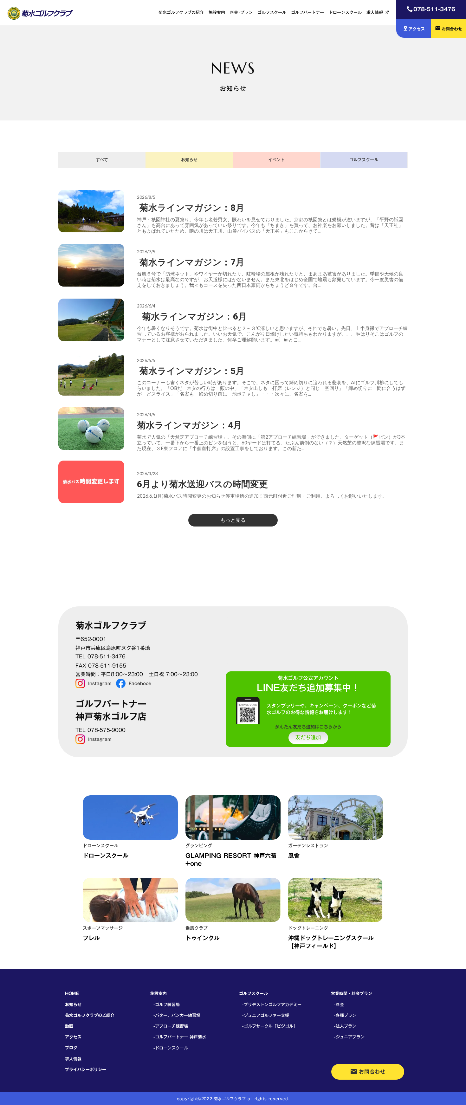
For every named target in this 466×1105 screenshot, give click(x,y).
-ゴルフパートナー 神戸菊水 (179, 1037)
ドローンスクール (345, 12)
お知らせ (73, 1004)
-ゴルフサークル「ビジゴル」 (269, 1026)
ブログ (71, 1048)
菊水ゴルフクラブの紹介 (181, 12)
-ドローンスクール (170, 1048)
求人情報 (374, 12)
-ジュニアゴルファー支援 (265, 1015)
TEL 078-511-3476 (100, 656)
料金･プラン (241, 12)
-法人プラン (345, 1026)
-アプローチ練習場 (170, 1026)
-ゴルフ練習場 (166, 1004)
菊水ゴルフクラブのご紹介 (89, 1015)
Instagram (99, 683)
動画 (69, 1026)
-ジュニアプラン (349, 1037)
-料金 (339, 1004)
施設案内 (217, 12)
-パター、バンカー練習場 (176, 1015)
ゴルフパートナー (307, 12)
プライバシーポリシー (85, 1069)
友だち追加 (308, 737)
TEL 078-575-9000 (100, 730)
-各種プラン (345, 1015)
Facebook (140, 683)
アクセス (73, 1037)
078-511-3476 (434, 9)
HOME (72, 993)
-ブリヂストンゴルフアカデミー (271, 1004)
